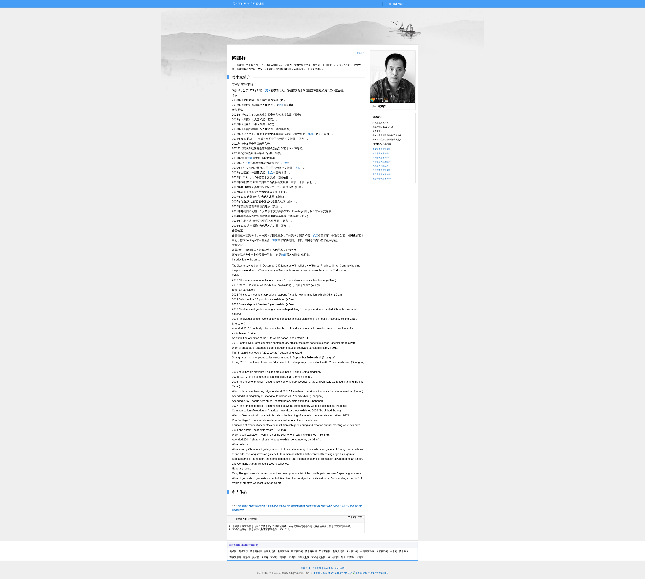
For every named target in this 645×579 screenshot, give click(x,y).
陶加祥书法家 (255, 506)
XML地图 (340, 568)
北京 (281, 104)
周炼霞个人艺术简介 (382, 170)
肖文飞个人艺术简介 (382, 174)
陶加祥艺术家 (280, 506)
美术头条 (328, 568)
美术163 (403, 551)
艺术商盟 (316, 568)
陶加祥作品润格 (313, 506)
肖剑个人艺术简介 (381, 157)
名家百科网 (283, 551)
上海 (247, 163)
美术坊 (255, 557)
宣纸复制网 (303, 557)
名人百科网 (352, 551)
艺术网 (292, 557)
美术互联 (243, 551)
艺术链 (273, 557)
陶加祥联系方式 (328, 506)
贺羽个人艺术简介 (381, 153)
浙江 (315, 235)
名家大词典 (269, 551)
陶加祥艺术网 (238, 510)
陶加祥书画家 (268, 506)
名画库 (264, 557)
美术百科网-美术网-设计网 (248, 3)
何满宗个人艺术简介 (382, 162)
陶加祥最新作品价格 (296, 506)
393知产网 (333, 557)
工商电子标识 (320, 573)
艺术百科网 (325, 551)
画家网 (283, 557)
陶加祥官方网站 (342, 506)
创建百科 (397, 4)
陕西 (249, 158)
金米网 (393, 551)
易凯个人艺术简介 (381, 166)
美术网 (232, 551)
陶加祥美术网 (356, 506)
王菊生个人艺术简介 (382, 149)
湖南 (268, 90)
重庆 (275, 240)
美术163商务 (347, 557)
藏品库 (246, 557)
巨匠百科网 (297, 551)
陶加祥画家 (243, 506)
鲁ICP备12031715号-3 (340, 573)
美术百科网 (256, 551)
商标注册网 (235, 557)
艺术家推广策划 (356, 517)
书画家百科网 (367, 551)
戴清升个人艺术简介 (382, 178)
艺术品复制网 (318, 557)
